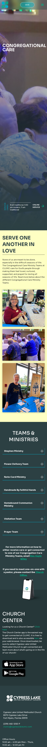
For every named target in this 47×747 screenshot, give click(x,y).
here (36, 638)
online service (36, 206)
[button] (42, 5)
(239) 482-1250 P (11, 724)
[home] (4, 5)
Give (27, 5)
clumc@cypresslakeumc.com (17, 726)
